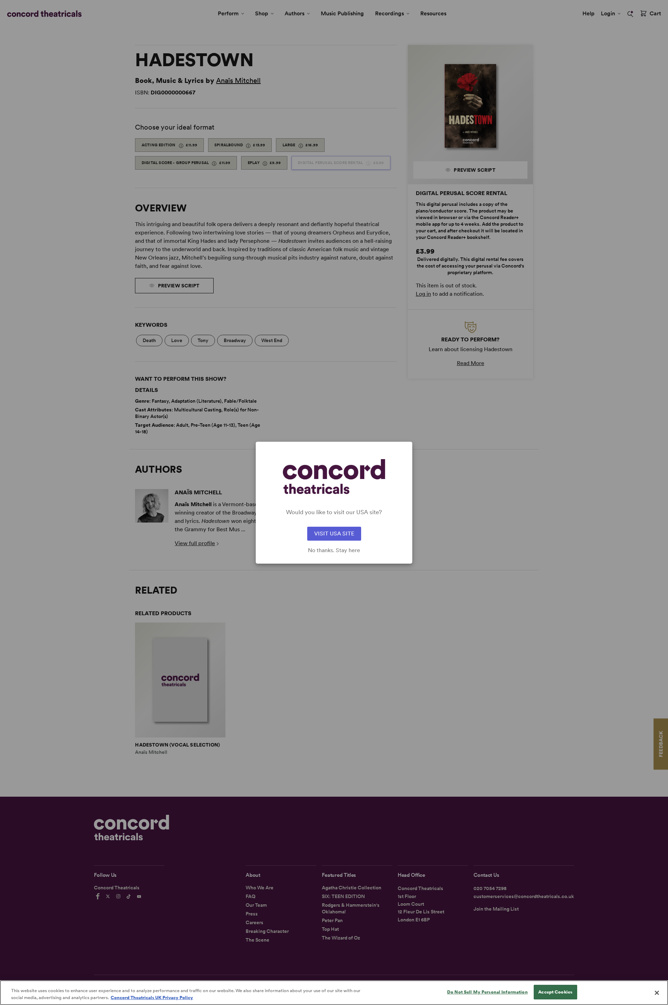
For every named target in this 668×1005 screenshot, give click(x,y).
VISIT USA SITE (334, 533)
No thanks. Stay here (334, 550)
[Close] (657, 992)
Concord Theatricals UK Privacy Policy (152, 997)
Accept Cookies (555, 992)
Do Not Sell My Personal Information (487, 992)
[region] (334, 992)
